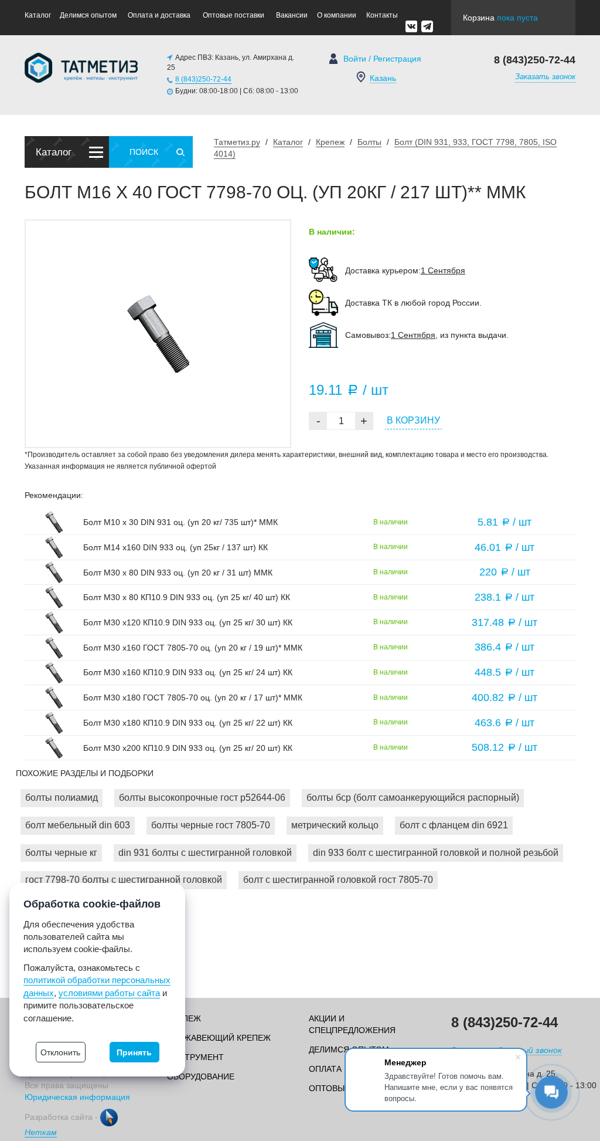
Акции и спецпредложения (352, 1024)
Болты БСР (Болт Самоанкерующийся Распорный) (412, 798)
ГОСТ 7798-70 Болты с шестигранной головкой (123, 880)
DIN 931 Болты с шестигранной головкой (205, 853)
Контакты (382, 15)
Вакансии (292, 15)
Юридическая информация (77, 1097)
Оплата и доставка (159, 15)
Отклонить (60, 1052)
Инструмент (195, 1057)
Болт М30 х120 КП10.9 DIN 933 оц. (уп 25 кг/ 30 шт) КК (187, 622)
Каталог (38, 15)
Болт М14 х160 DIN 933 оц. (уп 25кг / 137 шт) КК (175, 547)
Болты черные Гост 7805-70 (210, 825)
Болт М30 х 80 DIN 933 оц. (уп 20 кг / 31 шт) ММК (177, 572)
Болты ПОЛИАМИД (61, 798)
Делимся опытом (88, 15)
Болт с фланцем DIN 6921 (454, 825)
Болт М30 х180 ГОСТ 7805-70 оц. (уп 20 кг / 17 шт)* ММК (192, 697)
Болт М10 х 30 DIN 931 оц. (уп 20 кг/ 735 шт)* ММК (180, 522)
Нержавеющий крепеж (219, 1037)
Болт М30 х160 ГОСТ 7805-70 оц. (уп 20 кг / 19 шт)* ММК (192, 647)
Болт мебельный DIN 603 (77, 825)
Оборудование (200, 1076)
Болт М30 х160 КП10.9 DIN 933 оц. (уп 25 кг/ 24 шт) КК (187, 672)
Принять (134, 1052)
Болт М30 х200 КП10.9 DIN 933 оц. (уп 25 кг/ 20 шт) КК (187, 748)
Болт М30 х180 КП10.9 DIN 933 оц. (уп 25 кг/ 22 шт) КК (187, 722)
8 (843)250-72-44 (203, 79)
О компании (336, 15)
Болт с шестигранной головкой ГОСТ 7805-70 (338, 880)
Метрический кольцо (335, 825)
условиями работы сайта (109, 993)
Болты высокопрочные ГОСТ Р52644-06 (202, 798)
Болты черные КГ (61, 853)
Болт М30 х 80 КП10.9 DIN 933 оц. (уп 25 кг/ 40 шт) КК (186, 597)
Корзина (500, 17)
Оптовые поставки (233, 15)
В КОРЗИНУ (413, 420)
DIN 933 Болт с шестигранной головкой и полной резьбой (435, 853)
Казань (383, 78)
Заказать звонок (545, 76)
